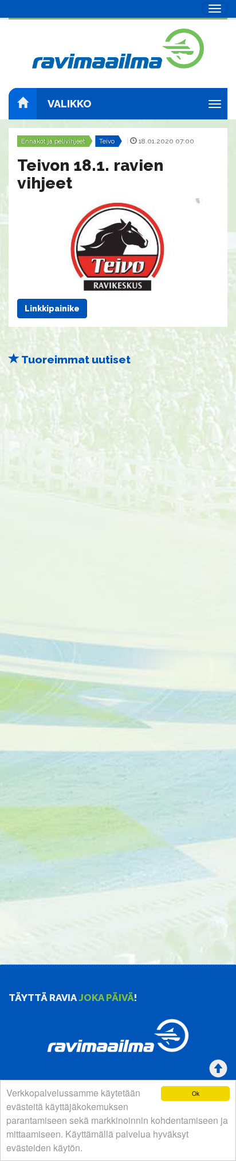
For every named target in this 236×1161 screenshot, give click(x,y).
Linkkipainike (52, 308)
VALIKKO (69, 104)
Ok (195, 1093)
